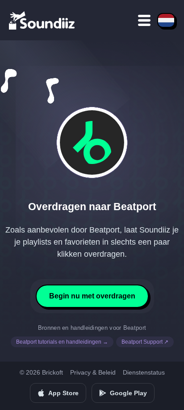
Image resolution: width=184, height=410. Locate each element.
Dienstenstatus (144, 372)
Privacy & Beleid (93, 372)
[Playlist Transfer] (42, 20)
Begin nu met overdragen (92, 296)
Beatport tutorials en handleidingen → (62, 342)
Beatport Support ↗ (144, 342)
